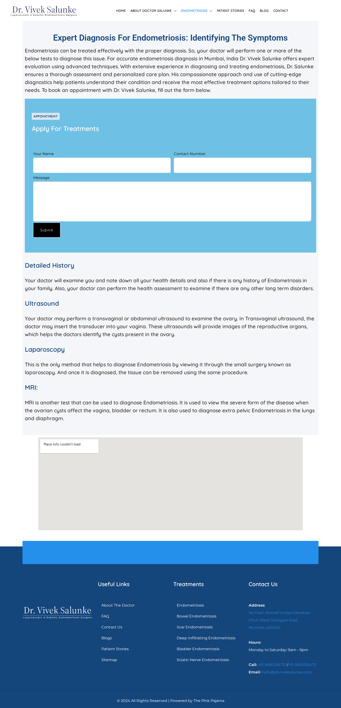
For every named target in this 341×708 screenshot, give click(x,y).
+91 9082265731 (272, 665)
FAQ (252, 11)
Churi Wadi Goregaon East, (273, 620)
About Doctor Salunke (151, 11)
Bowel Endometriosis (196, 616)
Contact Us (111, 627)
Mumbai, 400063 (264, 627)
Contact (280, 11)
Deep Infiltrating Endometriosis (206, 638)
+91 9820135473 (302, 665)
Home (121, 11)
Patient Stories (230, 11)
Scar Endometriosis (195, 627)
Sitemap (109, 660)
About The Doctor (118, 605)
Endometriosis (194, 11)
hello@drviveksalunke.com (287, 672)
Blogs (106, 638)
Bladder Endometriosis (198, 649)
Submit (46, 230)
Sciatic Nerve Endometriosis (203, 660)
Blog (264, 11)
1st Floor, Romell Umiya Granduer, (280, 613)
